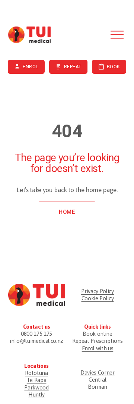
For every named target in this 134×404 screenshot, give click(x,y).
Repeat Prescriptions (97, 341)
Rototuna (36, 373)
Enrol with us (98, 348)
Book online (97, 334)
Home (67, 212)
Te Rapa (37, 380)
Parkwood (36, 387)
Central (97, 379)
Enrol (31, 66)
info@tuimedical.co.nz (36, 341)
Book (113, 66)
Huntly (36, 394)
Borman (97, 386)
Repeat (73, 66)
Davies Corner (97, 372)
